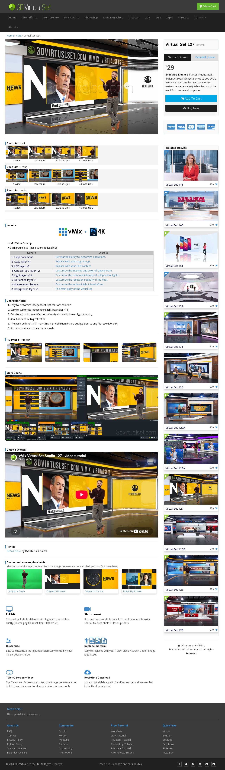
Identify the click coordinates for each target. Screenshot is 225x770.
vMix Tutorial (118, 735)
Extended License (205, 57)
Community (65, 748)
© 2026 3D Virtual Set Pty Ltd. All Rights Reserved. (34, 764)
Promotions (65, 752)
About (12, 27)
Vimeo (166, 731)
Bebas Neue (14, 551)
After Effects (29, 17)
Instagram (168, 752)
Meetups (64, 739)
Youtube (167, 739)
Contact (11, 735)
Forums (63, 735)
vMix (147, 17)
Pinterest (168, 748)
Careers (63, 744)
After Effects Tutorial (122, 752)
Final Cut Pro (71, 17)
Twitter (167, 735)
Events (62, 731)
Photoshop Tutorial (122, 744)
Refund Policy (14, 744)
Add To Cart (193, 98)
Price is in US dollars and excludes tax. (123, 764)
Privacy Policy (14, 739)
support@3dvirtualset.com (25, 714)
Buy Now (193, 108)
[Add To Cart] (216, 184)
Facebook (168, 744)
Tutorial (199, 17)
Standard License (177, 57)
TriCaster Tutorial (121, 739)
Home (12, 17)
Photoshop (91, 17)
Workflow (116, 731)
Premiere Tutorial (121, 748)
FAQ (9, 731)
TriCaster (134, 17)
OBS (158, 17)
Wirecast (183, 17)
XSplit (169, 17)
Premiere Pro (50, 17)
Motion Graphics (113, 17)
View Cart (209, 6)
